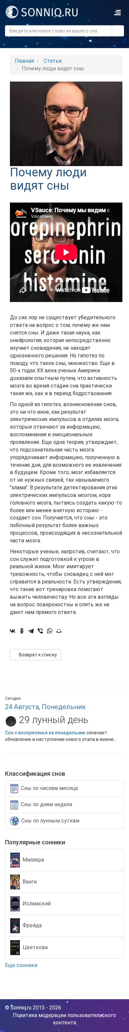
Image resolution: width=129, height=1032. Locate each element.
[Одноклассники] (22, 631)
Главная (24, 61)
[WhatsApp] (50, 631)
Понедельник (64, 707)
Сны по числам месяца (49, 788)
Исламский (36, 903)
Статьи (53, 61)
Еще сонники (22, 965)
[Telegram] (31, 631)
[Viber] (40, 631)
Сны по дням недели (46, 804)
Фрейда (32, 925)
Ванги (29, 882)
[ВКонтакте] (13, 631)
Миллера (33, 860)
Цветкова (35, 947)
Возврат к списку (37, 654)
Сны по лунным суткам (50, 821)
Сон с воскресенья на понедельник (45, 732)
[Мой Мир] (59, 631)
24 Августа (22, 707)
